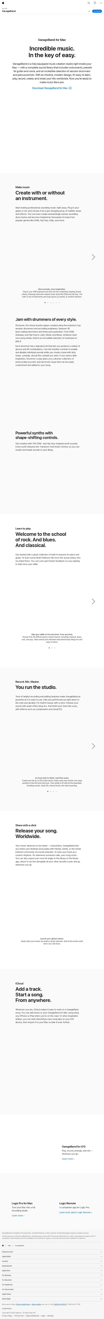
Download (98, 11)
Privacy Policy (7, 1316)
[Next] (93, 257)
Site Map (50, 1316)
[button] (89, 3)
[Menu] (101, 3)
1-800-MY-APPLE (59, 1304)
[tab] (45, 302)
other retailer (36, 1304)
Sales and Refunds (32, 1316)
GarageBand (9, 10)
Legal (43, 1316)
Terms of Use (19, 1316)
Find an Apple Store (23, 1304)
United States (6, 1308)
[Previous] (10, 257)
